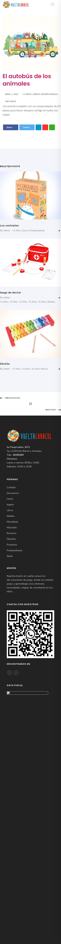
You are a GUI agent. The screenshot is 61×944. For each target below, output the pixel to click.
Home (10, 498)
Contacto (11, 487)
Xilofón (5, 364)
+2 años (16, 230)
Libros (36, 94)
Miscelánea (12, 521)
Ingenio (10, 504)
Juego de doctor (10, 292)
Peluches (11, 539)
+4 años (23, 301)
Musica (44, 368)
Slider (10, 556)
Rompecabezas (49, 94)
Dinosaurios (13, 493)
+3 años (27, 94)
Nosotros (11, 533)
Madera (51, 301)
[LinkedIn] (38, 127)
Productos (12, 544)
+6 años (42, 301)
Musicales (12, 527)
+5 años (32, 301)
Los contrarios (9, 225)
